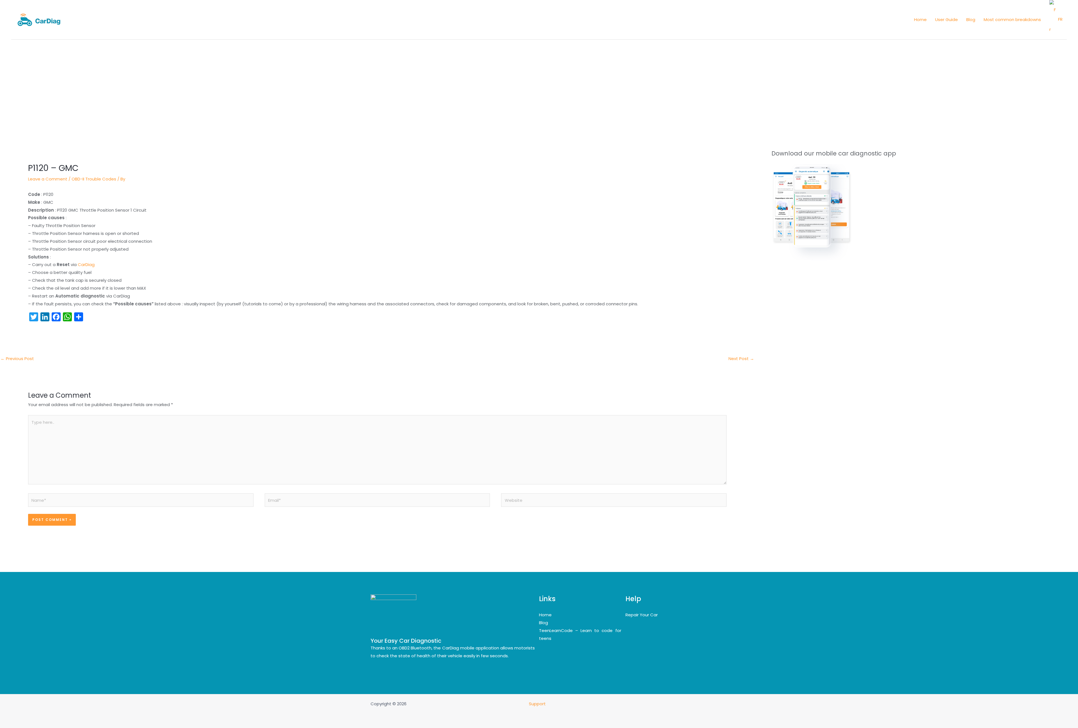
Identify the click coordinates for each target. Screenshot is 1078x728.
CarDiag (86, 264)
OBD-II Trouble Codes (94, 179)
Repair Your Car (641, 615)
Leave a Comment (47, 179)
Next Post (741, 358)
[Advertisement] (539, 81)
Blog (543, 623)
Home (545, 615)
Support (538, 704)
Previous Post (17, 358)
